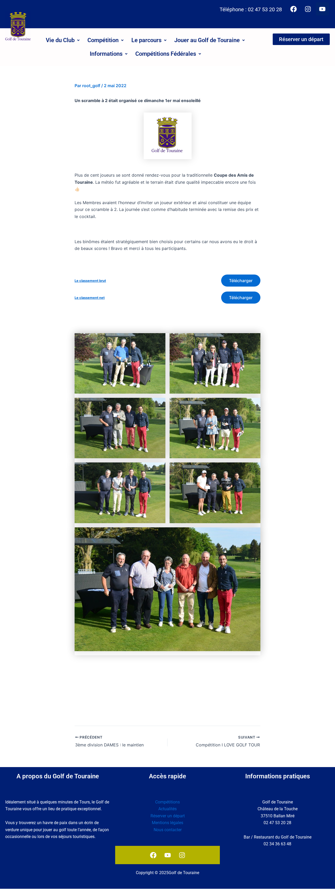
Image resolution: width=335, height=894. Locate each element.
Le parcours (146, 40)
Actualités (167, 808)
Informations (106, 54)
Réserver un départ (167, 815)
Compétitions (167, 802)
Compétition (103, 40)
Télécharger (241, 280)
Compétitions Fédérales (165, 54)
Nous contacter (168, 829)
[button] (62, 40)
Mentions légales (167, 822)
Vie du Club (60, 40)
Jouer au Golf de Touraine (207, 40)
